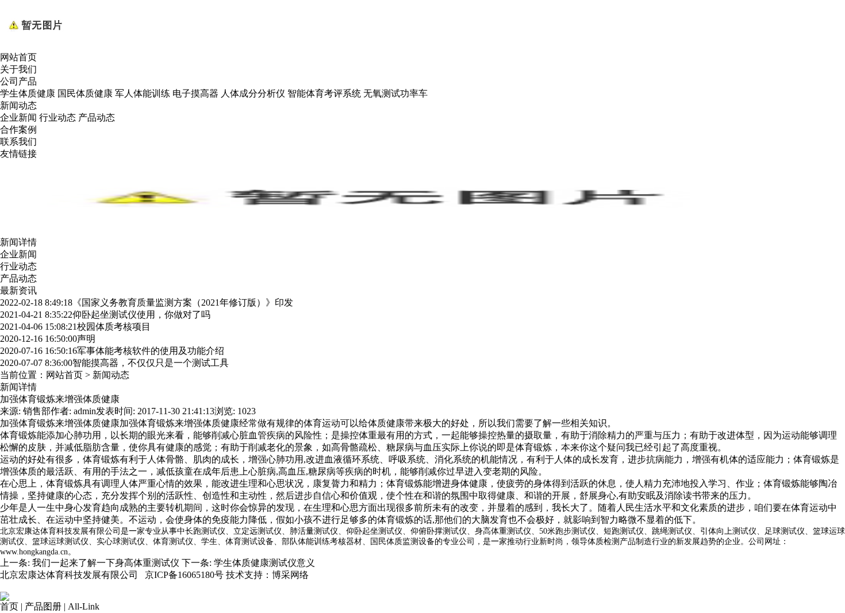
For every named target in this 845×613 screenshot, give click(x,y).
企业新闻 (18, 117)
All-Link (83, 606)
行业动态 (57, 117)
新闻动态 (18, 105)
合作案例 (18, 129)
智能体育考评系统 (324, 93)
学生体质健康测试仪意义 (264, 563)
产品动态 (96, 117)
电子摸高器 (195, 93)
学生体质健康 (27, 93)
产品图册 (43, 606)
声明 (47, 339)
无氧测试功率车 (395, 93)
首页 (9, 606)
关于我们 (18, 69)
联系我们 (18, 141)
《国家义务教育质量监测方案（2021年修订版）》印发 (146, 302)
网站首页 (18, 57)
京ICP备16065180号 (184, 575)
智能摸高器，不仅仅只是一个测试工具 (114, 363)
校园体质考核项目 (75, 326)
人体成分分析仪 (253, 93)
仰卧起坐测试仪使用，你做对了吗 (105, 314)
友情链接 (18, 154)
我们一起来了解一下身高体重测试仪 (105, 563)
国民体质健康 (85, 93)
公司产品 (18, 81)
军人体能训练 (142, 93)
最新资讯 (18, 290)
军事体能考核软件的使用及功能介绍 (112, 351)
